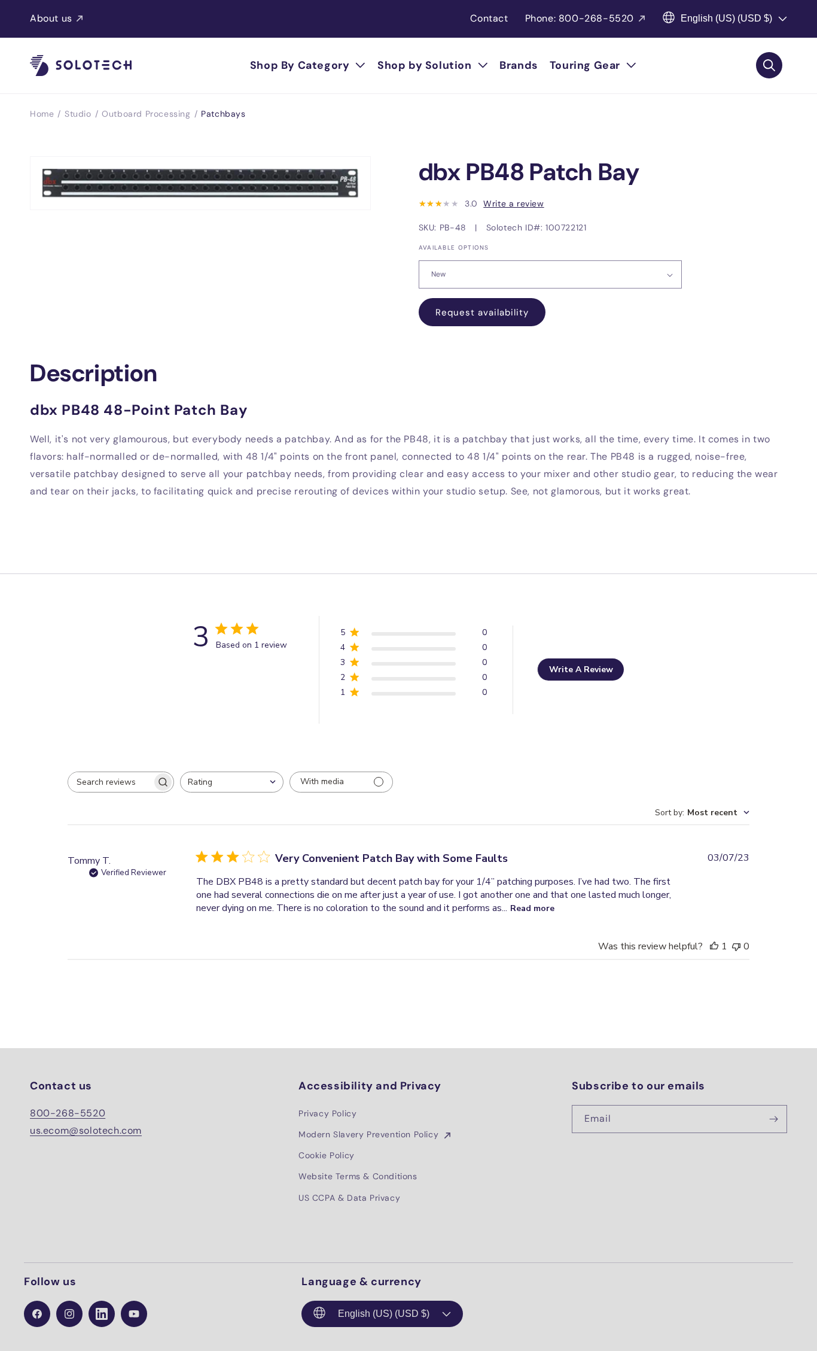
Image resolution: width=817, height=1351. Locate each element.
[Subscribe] (773, 1119)
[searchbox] (110, 782)
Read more (532, 908)
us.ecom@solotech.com (86, 1130)
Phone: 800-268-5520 (579, 18)
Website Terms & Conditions (357, 1176)
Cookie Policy (326, 1155)
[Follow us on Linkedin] (102, 1314)
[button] (307, 65)
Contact (489, 18)
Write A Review (581, 669)
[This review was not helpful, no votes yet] (736, 946)
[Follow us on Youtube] (134, 1314)
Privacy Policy (327, 1113)
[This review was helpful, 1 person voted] (714, 946)
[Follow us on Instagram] (69, 1314)
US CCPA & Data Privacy (349, 1197)
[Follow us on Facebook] (37, 1314)
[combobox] (231, 782)
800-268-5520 (67, 1113)
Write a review (513, 203)
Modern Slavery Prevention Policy (369, 1134)
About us (51, 18)
